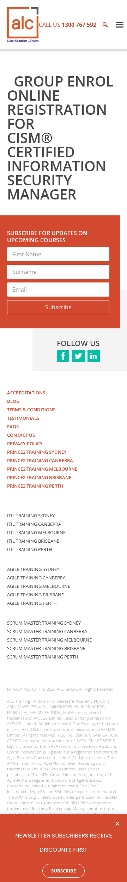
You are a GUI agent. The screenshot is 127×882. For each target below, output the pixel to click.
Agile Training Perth (32, 603)
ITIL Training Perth (29, 549)
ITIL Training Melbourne (36, 532)
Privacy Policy (25, 443)
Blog (13, 401)
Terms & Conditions (31, 409)
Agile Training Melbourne (38, 586)
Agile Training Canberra (36, 577)
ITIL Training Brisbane (33, 541)
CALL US (67, 25)
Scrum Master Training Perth (42, 657)
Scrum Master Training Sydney (44, 623)
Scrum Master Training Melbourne (49, 640)
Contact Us (21, 435)
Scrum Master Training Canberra (47, 631)
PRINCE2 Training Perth (35, 486)
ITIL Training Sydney (31, 515)
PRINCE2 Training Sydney (37, 452)
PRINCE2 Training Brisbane (39, 477)
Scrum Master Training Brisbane (46, 648)
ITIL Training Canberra (34, 524)
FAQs (13, 426)
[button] (117, 823)
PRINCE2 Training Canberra (40, 460)
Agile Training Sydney (33, 569)
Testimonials (23, 418)
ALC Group (67, 689)
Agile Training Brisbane (35, 594)
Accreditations (26, 392)
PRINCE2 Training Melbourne (42, 469)
